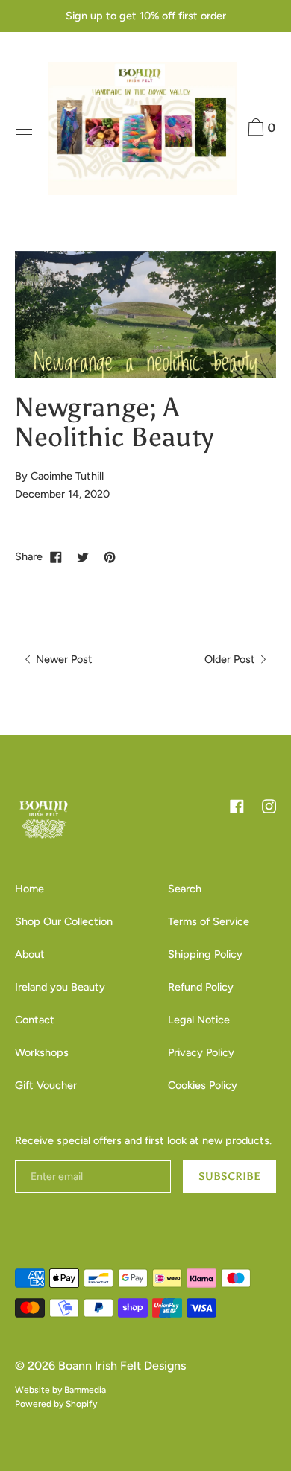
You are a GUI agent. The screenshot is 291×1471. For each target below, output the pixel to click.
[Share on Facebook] (56, 556)
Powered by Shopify (56, 1404)
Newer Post (63, 659)
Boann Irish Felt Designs (122, 1366)
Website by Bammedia (60, 1390)
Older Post (231, 659)
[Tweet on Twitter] (82, 556)
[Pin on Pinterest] (109, 556)
